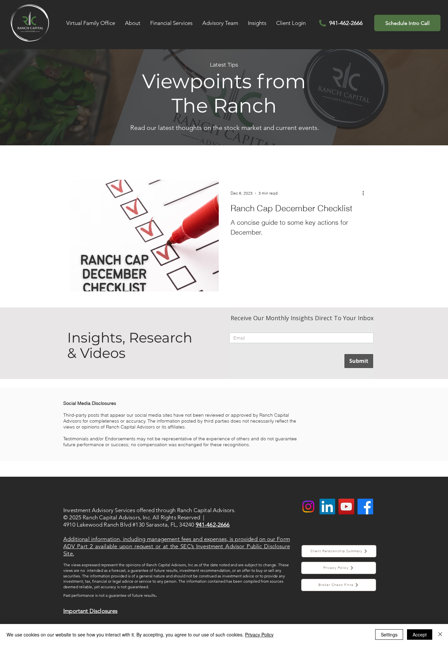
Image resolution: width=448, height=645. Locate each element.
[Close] (440, 634)
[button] (132, 23)
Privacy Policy (259, 634)
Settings (389, 634)
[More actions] (365, 193)
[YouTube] (346, 506)
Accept (420, 634)
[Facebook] (365, 506)
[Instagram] (308, 506)
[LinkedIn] (327, 506)
